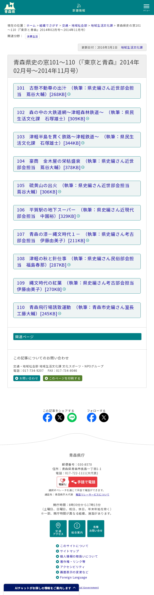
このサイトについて (74, 546)
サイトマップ (69, 551)
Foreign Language (73, 577)
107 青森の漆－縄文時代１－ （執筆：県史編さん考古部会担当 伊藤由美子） (75, 237)
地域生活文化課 (102, 25)
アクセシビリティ (72, 567)
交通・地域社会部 (74, 25)
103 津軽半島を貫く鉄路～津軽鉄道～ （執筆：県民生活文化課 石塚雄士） (75, 139)
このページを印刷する (65, 378)
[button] (41, 587)
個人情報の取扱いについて (79, 556)
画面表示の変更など (74, 572)
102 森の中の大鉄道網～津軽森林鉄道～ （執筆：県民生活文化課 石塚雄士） (75, 115)
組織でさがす (48, 25)
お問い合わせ (28, 378)
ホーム (31, 25)
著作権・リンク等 (72, 561)
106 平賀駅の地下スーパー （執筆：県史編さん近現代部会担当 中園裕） (75, 212)
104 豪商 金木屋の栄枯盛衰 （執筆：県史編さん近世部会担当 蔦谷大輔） (75, 164)
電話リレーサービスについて (92, 494)
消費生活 (32, 36)
